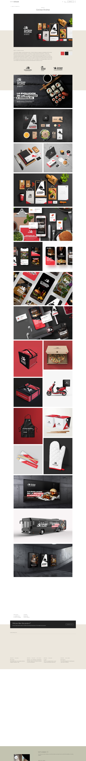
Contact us (69, 624)
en (64, 1)
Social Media (27, 617)
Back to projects (15, 6)
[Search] (63, 1)
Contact (70, 1)
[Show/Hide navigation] (75, 1)
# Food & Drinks (17, 617)
